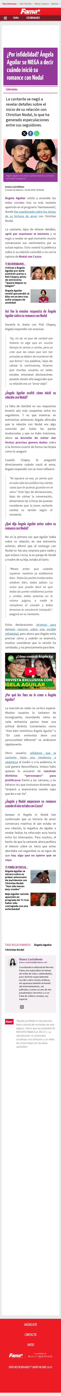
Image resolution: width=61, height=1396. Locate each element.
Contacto (30, 1335)
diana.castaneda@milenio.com (33, 962)
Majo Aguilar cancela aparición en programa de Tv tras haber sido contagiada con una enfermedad (17, 901)
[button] (24, 133)
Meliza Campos (42, 3)
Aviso (30, 1345)
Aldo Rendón (26, 3)
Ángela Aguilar (43, 945)
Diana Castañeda (14, 187)
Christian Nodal (14, 950)
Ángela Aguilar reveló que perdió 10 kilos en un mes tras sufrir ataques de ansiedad (17, 297)
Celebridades (33, 18)
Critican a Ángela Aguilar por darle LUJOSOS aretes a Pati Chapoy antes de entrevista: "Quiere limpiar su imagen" (15, 277)
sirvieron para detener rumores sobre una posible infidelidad (30, 629)
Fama (16, 18)
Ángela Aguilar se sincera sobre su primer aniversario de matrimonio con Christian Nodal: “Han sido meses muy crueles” (16, 880)
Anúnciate (30, 1324)
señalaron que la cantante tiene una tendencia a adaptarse (30, 757)
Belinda (55, 3)
